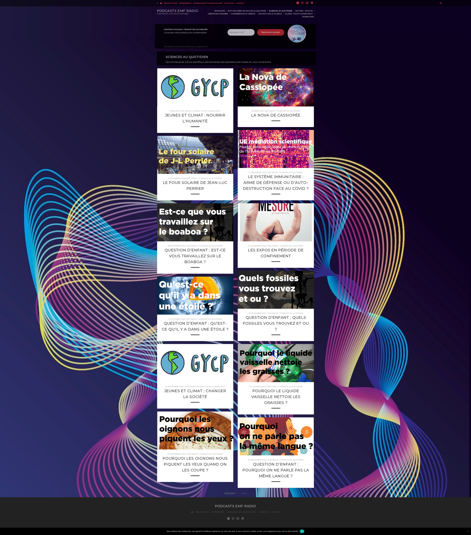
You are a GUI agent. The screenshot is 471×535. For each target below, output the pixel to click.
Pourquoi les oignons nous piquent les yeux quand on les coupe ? (195, 464)
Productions (171, 3)
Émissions (220, 11)
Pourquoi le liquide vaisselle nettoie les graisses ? (275, 397)
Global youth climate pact (299, 14)
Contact (240, 3)
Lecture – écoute (304, 11)
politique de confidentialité (193, 32)
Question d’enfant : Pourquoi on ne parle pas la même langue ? (275, 470)
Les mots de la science (270, 14)
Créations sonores (218, 14)
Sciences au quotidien (280, 11)
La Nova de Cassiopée (275, 115)
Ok (302, 531)
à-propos (229, 3)
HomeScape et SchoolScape (207, 3)
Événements (185, 3)
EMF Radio (186, 111)
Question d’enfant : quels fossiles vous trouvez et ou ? (276, 323)
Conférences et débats (243, 14)
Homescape (308, 17)
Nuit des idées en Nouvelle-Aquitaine (247, 11)
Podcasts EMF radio (177, 11)
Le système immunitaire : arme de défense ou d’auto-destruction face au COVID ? (276, 182)
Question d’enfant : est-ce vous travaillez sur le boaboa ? (195, 256)
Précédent (230, 493)
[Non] (468, 531)
